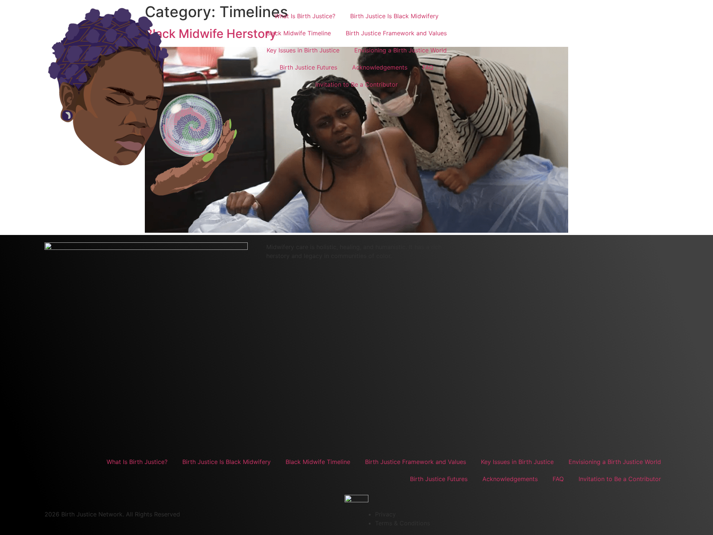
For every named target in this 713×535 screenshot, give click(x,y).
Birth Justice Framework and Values (396, 33)
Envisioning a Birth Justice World (400, 50)
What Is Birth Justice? (304, 16)
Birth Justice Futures (308, 67)
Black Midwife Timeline (298, 33)
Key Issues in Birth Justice (303, 50)
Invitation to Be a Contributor (356, 84)
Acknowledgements (379, 67)
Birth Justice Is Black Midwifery (394, 16)
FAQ (427, 67)
